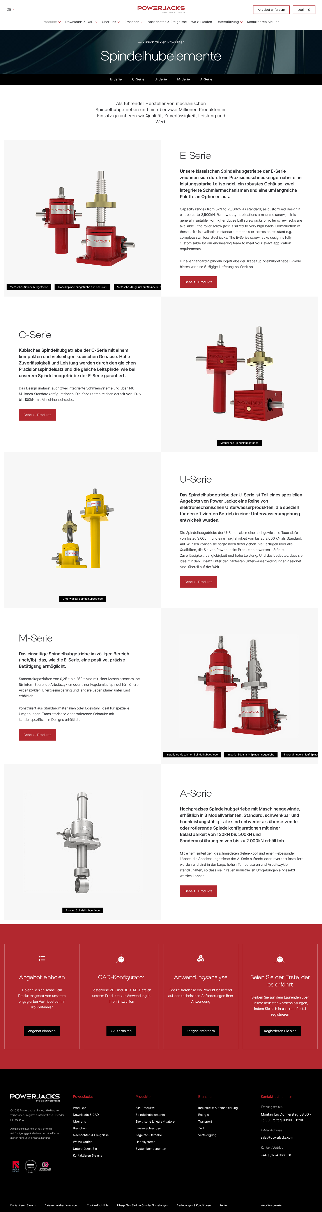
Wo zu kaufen (201, 22)
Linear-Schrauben (148, 1128)
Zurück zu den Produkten (163, 42)
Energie (203, 1114)
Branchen (131, 22)
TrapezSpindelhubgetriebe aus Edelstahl (82, 287)
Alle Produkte (145, 1108)
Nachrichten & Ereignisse (167, 22)
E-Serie (116, 79)
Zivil (201, 1128)
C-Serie (138, 79)
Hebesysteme (145, 1142)
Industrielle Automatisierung (218, 1108)
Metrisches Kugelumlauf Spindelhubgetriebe (144, 287)
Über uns (109, 22)
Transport (205, 1121)
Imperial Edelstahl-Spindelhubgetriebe (251, 754)
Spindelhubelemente (150, 1114)
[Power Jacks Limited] (161, 9)
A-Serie (206, 79)
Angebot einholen (42, 1031)
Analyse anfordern (200, 1031)
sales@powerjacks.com (277, 1137)
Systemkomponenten (151, 1148)
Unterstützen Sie (85, 1148)
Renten (223, 1205)
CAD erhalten (121, 1031)
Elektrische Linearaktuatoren (156, 1121)
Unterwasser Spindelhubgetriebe (83, 598)
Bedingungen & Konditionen (194, 1205)
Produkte (50, 22)
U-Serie (161, 79)
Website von (271, 1205)
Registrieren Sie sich (280, 1031)
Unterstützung (227, 22)
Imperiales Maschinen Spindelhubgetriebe (192, 754)
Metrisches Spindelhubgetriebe (29, 287)
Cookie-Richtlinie (97, 1205)
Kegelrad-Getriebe (149, 1135)
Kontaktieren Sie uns (263, 22)
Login (301, 9)
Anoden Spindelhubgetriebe (83, 910)
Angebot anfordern (271, 9)
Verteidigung (207, 1135)
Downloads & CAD (79, 22)
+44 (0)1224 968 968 (276, 1155)
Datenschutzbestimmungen (61, 1205)
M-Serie (183, 79)
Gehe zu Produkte (198, 282)
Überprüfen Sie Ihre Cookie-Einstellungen (142, 1205)
